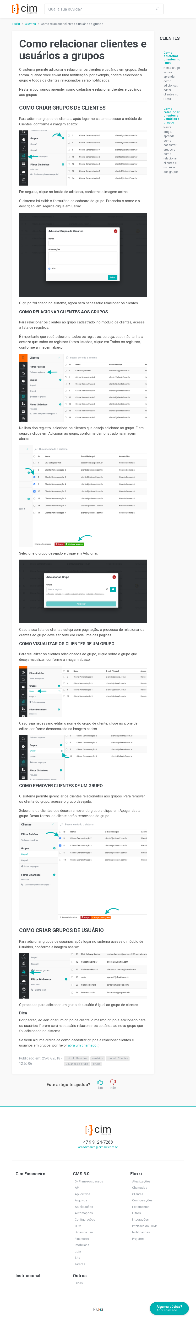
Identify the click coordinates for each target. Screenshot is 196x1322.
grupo (96, 1063)
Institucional (28, 1275)
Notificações (141, 1232)
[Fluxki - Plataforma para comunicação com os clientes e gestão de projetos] (98, 1309)
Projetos (138, 1238)
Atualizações (84, 1207)
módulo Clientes (118, 1058)
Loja (78, 1251)
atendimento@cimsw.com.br (98, 1147)
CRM (78, 1226)
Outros (80, 1275)
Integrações (140, 1219)
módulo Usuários (77, 1058)
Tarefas (80, 1264)
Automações (84, 1213)
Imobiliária (82, 1245)
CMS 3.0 (81, 1173)
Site (77, 1257)
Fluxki (16, 24)
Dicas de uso (84, 1232)
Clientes (30, 24)
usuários (97, 1058)
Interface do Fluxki (145, 1226)
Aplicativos (82, 1194)
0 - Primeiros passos (89, 1181)
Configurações (85, 1219)
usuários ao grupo (77, 1063)
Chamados (139, 1187)
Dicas (79, 1283)
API (77, 1187)
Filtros (136, 1213)
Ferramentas (140, 1207)
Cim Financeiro (30, 1173)
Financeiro (82, 1238)
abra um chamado (82, 1045)
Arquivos (81, 1200)
